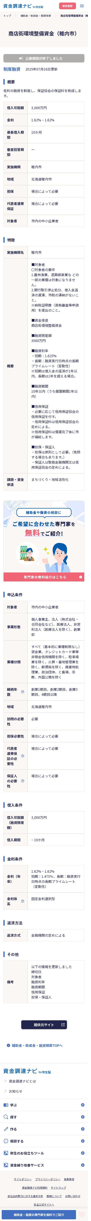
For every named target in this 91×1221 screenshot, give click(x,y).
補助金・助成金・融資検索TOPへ (37, 1045)
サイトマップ (58, 1187)
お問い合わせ (72, 1196)
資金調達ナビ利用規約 (34, 1187)
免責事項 (69, 1179)
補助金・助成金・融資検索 (36, 15)
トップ (7, 15)
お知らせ (15, 1091)
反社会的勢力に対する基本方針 (25, 1196)
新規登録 (67, 6)
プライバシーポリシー (48, 1179)
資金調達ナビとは (22, 1081)
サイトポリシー (23, 1179)
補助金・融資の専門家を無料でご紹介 (39, 1215)
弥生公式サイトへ (44, 1204)
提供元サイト (44, 1024)
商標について (54, 1196)
